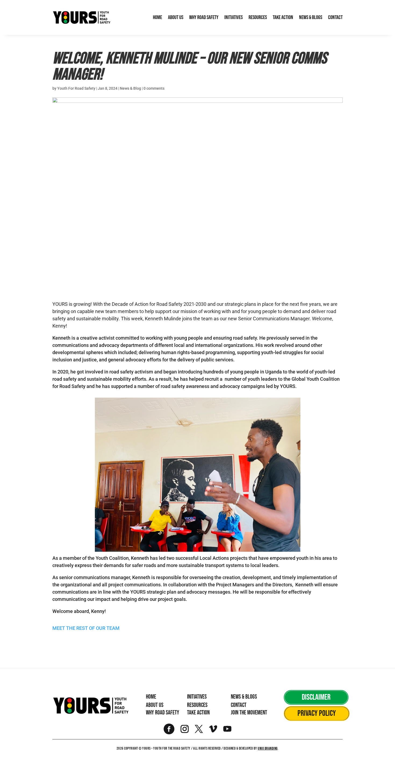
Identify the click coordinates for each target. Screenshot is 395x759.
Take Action (283, 17)
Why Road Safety (203, 17)
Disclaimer (316, 697)
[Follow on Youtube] (227, 729)
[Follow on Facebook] (169, 729)
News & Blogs (310, 17)
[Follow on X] (199, 729)
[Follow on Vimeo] (213, 729)
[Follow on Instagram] (185, 729)
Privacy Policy (316, 713)
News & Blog (130, 88)
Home (157, 17)
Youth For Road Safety (76, 88)
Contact (335, 17)
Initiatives (233, 17)
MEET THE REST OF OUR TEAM (86, 628)
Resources (258, 17)
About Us (175, 17)
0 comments (153, 88)
